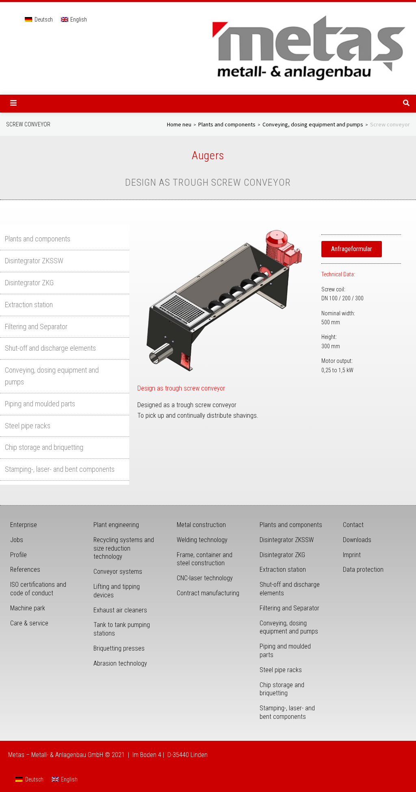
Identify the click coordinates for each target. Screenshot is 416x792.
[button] (13, 103)
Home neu (179, 124)
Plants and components (227, 124)
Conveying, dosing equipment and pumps (312, 124)
